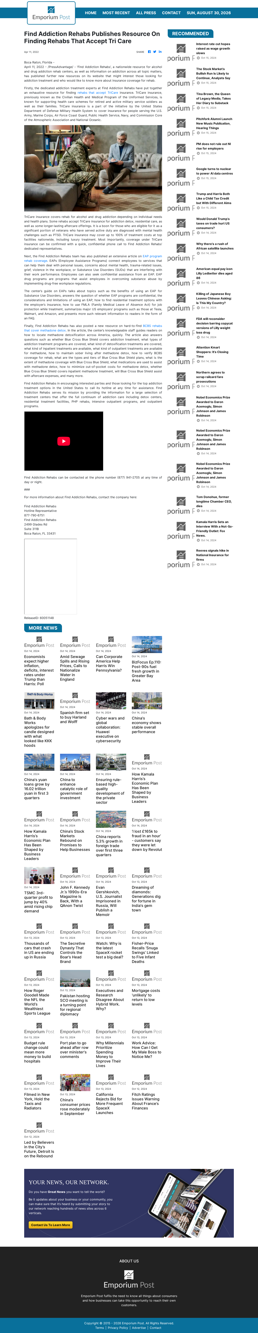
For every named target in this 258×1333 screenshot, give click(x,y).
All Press (146, 13)
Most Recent (116, 13)
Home (91, 13)
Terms (99, 1328)
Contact (171, 13)
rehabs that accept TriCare (98, 92)
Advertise (139, 1328)
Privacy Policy (118, 1328)
